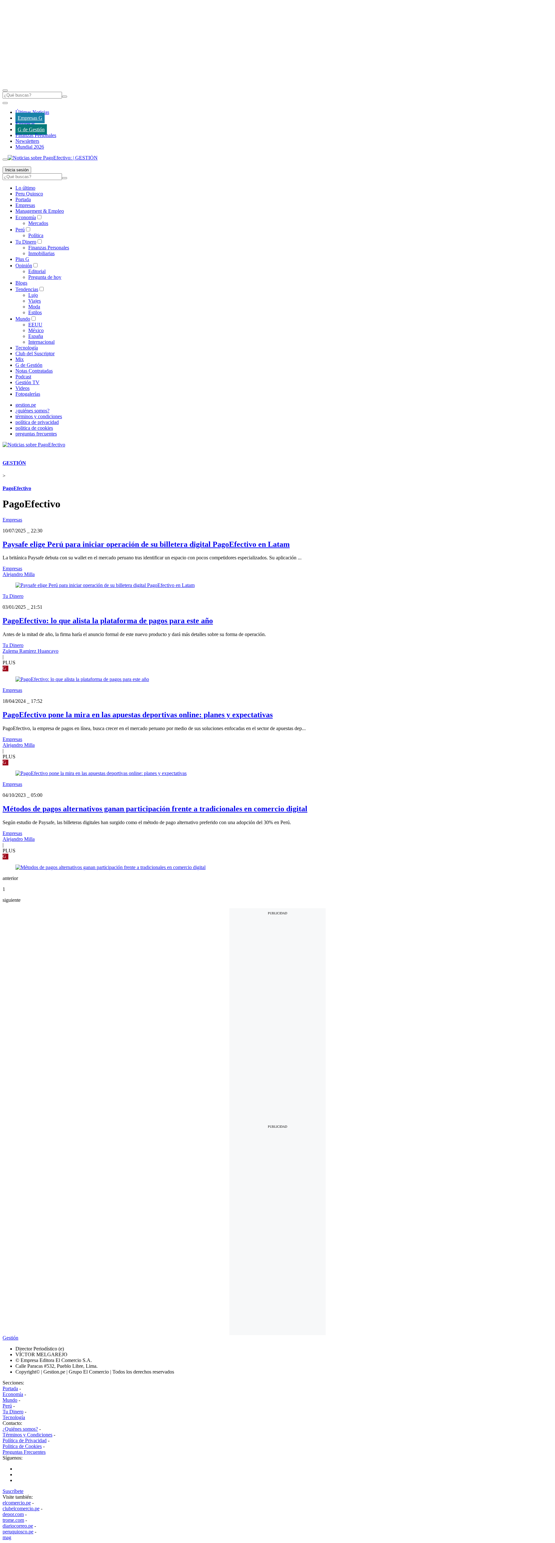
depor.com (13, 1514)
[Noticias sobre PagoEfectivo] (34, 444)
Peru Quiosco (29, 193)
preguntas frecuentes (36, 433)
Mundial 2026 (29, 147)
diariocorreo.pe (18, 1526)
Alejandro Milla (19, 574)
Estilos (35, 312)
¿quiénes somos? (32, 410)
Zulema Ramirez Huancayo (30, 651)
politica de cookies (34, 428)
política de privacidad (37, 422)
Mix (19, 359)
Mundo (22, 319)
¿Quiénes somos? (20, 1429)
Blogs (21, 283)
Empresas (25, 123)
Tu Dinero (25, 242)
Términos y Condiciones (27, 1434)
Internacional (41, 342)
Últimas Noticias (32, 112)
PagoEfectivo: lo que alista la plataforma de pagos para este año (108, 620)
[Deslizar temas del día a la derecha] (5, 159)
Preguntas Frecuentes (24, 1452)
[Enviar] (64, 97)
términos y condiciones (38, 416)
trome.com (13, 1520)
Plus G (22, 259)
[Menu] (5, 90)
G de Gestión (31, 129)
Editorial (37, 271)
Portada (23, 199)
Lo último (25, 188)
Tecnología (26, 347)
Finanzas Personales (35, 135)
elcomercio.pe (17, 1502)
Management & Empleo (39, 211)
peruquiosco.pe (18, 1531)
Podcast (23, 376)
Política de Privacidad (25, 1440)
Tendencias (26, 289)
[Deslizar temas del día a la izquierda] (5, 103)
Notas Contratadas (34, 371)
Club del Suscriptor (35, 353)
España (35, 336)
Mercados (38, 223)
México (36, 330)
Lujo (33, 295)
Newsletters (27, 141)
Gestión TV (27, 382)
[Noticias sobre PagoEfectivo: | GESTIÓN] (53, 157)
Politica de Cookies (22, 1446)
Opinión (23, 265)
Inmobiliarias (41, 253)
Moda (34, 306)
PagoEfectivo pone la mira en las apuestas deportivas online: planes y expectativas (138, 715)
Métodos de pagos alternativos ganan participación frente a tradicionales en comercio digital (155, 809)
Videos (22, 388)
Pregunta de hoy (44, 277)
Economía (25, 217)
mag (7, 1537)
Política (35, 235)
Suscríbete (13, 1491)
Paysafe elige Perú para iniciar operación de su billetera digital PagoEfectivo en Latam (146, 544)
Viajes (34, 301)
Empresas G (30, 118)
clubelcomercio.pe (21, 1508)
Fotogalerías (27, 394)
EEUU (35, 324)
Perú (20, 229)
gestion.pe (25, 405)
